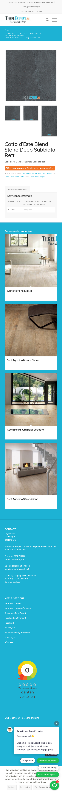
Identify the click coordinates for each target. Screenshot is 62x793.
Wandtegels (10, 637)
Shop (7, 30)
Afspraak (9, 642)
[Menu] (53, 20)
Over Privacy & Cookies (44, 787)
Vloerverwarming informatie (17, 632)
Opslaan (11, 787)
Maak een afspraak (17, 2)
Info (52, 2)
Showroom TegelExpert (15, 613)
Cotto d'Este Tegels (37, 176)
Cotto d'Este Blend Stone (14, 176)
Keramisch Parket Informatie (18, 608)
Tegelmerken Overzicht (15, 618)
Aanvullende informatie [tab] (17, 189)
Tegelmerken (39, 2)
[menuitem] (17, 2)
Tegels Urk (9, 622)
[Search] (46, 20)
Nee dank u (25, 787)
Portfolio (29, 2)
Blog (48, 2)
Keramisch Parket (13, 603)
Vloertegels (47, 173)
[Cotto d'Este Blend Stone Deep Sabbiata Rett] (31, 75)
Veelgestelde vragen (31, 7)
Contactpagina (17, 559)
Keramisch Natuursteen (32, 173)
